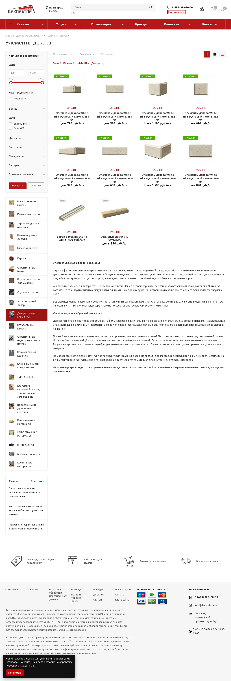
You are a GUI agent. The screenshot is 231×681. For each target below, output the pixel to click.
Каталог (23, 24)
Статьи (97, 599)
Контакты (209, 24)
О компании (12, 589)
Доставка (98, 594)
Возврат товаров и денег (77, 598)
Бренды (141, 24)
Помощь (76, 589)
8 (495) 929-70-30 (182, 7)
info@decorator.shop (206, 605)
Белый (57, 63)
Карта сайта (122, 599)
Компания (171, 24)
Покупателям (123, 589)
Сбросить (36, 185)
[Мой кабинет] (202, 9)
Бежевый (69, 63)
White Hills (83, 63)
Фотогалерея (101, 24)
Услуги (61, 24)
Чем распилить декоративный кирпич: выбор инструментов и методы (26, 510)
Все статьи (37, 481)
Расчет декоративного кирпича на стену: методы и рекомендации (24, 492)
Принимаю (14, 672)
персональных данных (20, 665)
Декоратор (97, 63)
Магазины (33, 589)
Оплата (119, 594)
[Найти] (151, 7)
